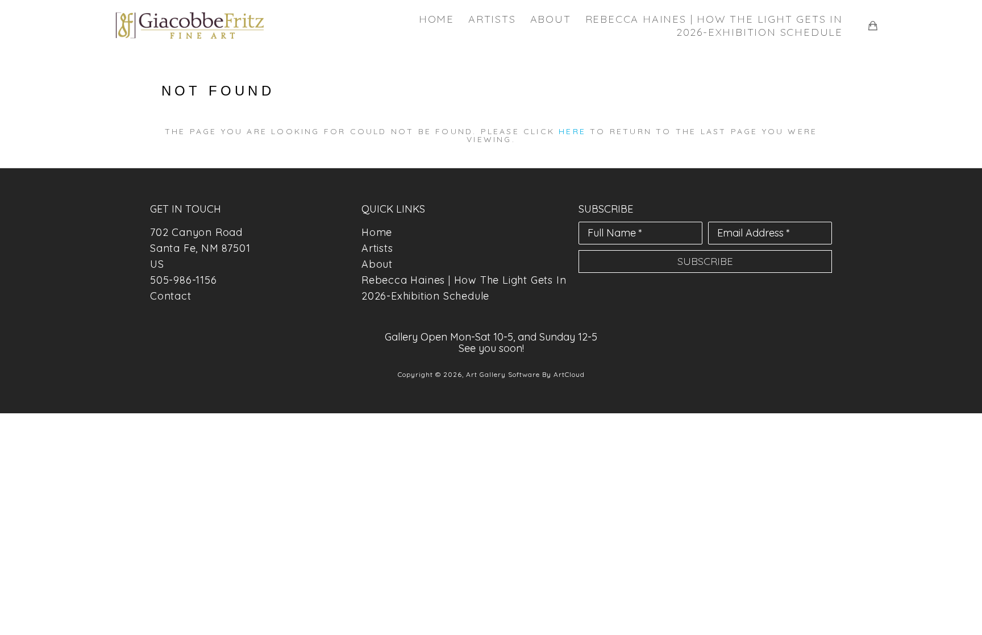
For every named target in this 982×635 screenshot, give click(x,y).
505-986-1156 (183, 280)
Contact (171, 295)
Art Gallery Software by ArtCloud (525, 374)
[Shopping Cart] (872, 25)
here (572, 131)
